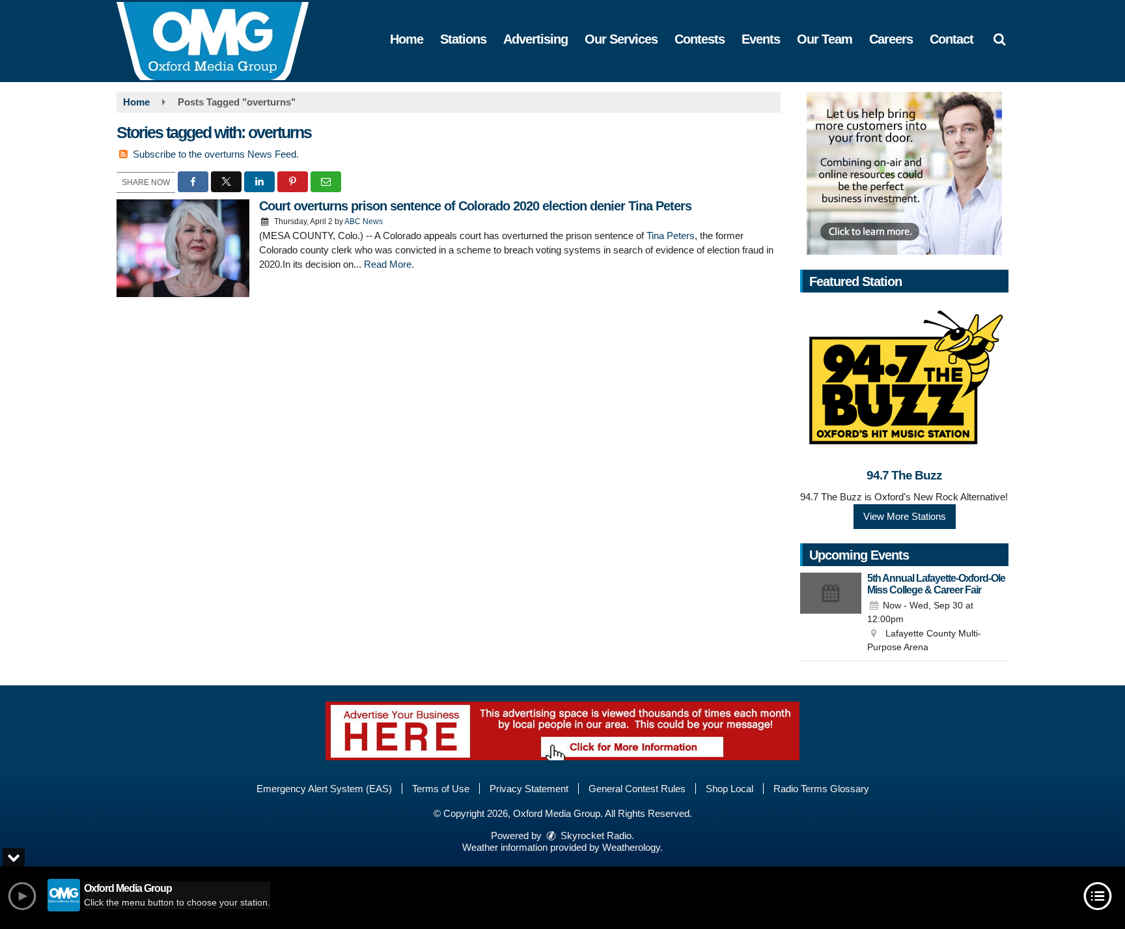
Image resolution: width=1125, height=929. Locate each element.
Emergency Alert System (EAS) (324, 788)
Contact (951, 39)
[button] (999, 39)
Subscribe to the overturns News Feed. (216, 154)
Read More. (389, 264)
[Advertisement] (904, 173)
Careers (891, 39)
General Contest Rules (637, 788)
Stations (463, 39)
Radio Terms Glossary (821, 788)
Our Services (621, 39)
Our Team (824, 39)
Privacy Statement (529, 788)
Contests (699, 39)
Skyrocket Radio (595, 835)
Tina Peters (670, 235)
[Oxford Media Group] (222, 40)
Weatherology (631, 847)
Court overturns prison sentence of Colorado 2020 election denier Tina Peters (475, 206)
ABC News (363, 221)
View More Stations (904, 516)
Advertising (535, 39)
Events (761, 39)
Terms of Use (440, 788)
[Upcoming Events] (830, 614)
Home (406, 39)
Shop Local (729, 788)
